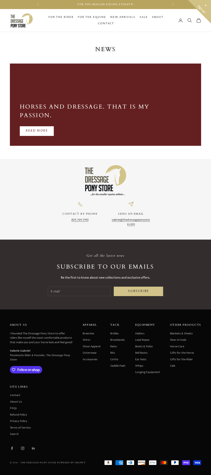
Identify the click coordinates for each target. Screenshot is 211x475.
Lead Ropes (142, 340)
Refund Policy (18, 415)
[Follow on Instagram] (23, 448)
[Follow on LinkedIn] (33, 448)
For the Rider (61, 17)
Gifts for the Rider (181, 359)
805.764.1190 (80, 220)
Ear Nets (140, 359)
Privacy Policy (18, 421)
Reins (113, 346)
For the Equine (92, 17)
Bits (112, 353)
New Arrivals (122, 17)
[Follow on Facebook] (12, 448)
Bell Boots (141, 353)
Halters (139, 333)
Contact (106, 23)
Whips (139, 366)
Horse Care (177, 346)
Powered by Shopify (71, 462)
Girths (114, 359)
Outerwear (90, 353)
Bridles (114, 333)
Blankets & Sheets (181, 333)
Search (14, 434)
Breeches (88, 333)
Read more (37, 131)
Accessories (90, 359)
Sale (143, 17)
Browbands (117, 340)
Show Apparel (91, 346)
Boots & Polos (144, 346)
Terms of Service (20, 428)
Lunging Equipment (147, 372)
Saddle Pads (117, 366)
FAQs (13, 408)
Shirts (86, 340)
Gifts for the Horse (182, 353)
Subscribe (138, 291)
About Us (16, 402)
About (157, 17)
